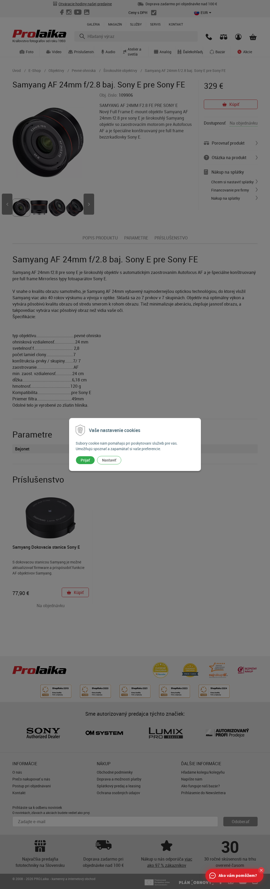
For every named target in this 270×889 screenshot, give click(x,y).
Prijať (85, 460)
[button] (261, 870)
